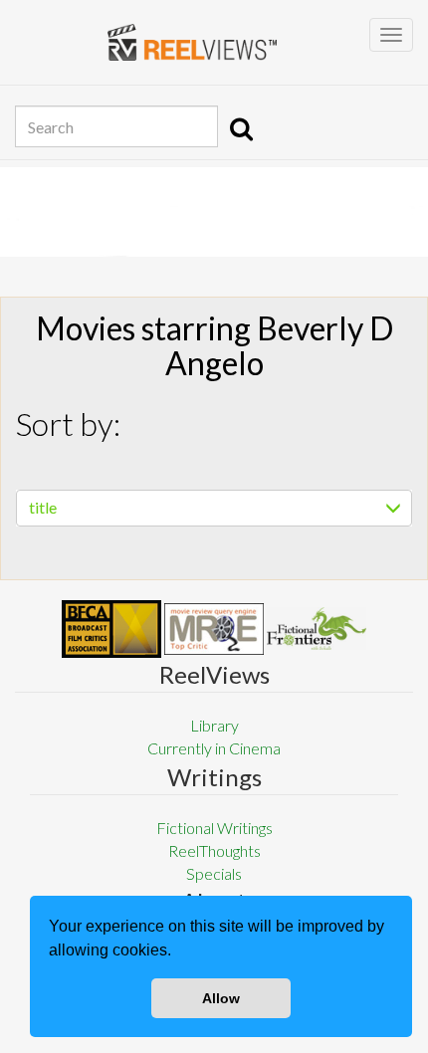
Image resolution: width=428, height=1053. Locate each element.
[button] (178, 952)
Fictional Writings (214, 827)
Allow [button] (221, 998)
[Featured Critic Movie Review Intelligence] (111, 629)
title (43, 507)
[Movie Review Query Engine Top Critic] (214, 629)
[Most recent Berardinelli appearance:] (316, 628)
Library (214, 725)
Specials (214, 873)
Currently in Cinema (214, 747)
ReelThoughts (214, 850)
